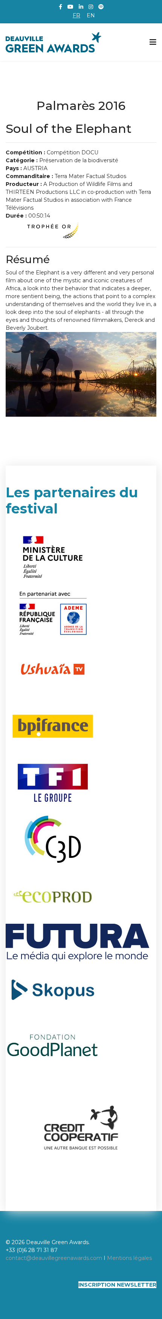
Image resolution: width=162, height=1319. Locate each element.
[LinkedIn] (81, 6)
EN (91, 15)
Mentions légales (129, 1258)
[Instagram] (91, 6)
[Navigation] (153, 42)
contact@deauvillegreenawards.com (54, 1258)
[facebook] (60, 6)
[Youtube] (70, 6)
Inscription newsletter (117, 1284)
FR (76, 15)
